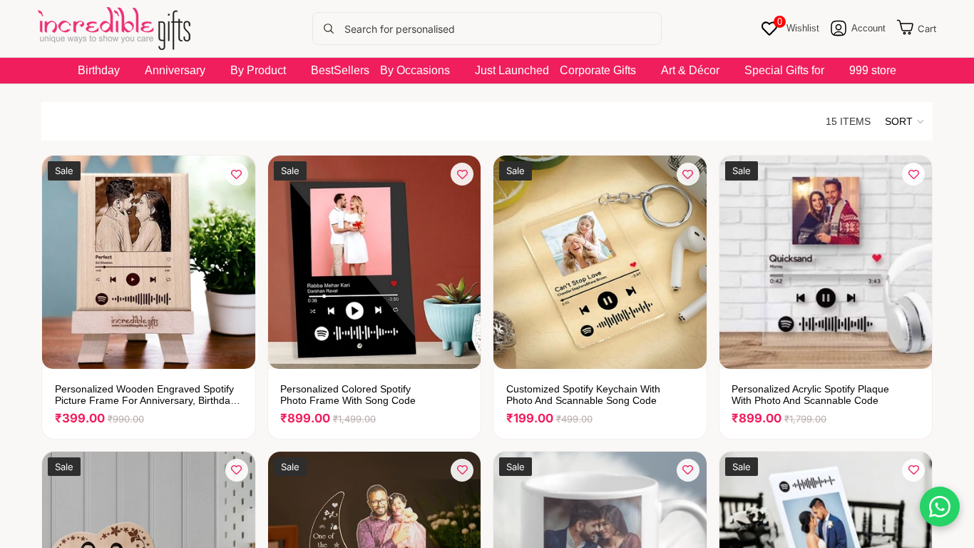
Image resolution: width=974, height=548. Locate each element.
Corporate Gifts (598, 70)
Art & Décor (690, 70)
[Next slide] (233, 262)
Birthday (99, 70)
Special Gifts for (784, 70)
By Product (258, 70)
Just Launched (512, 70)
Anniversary (175, 70)
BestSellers (340, 70)
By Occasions (415, 70)
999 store (872, 70)
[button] (905, 121)
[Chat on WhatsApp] (940, 507)
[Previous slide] (63, 262)
